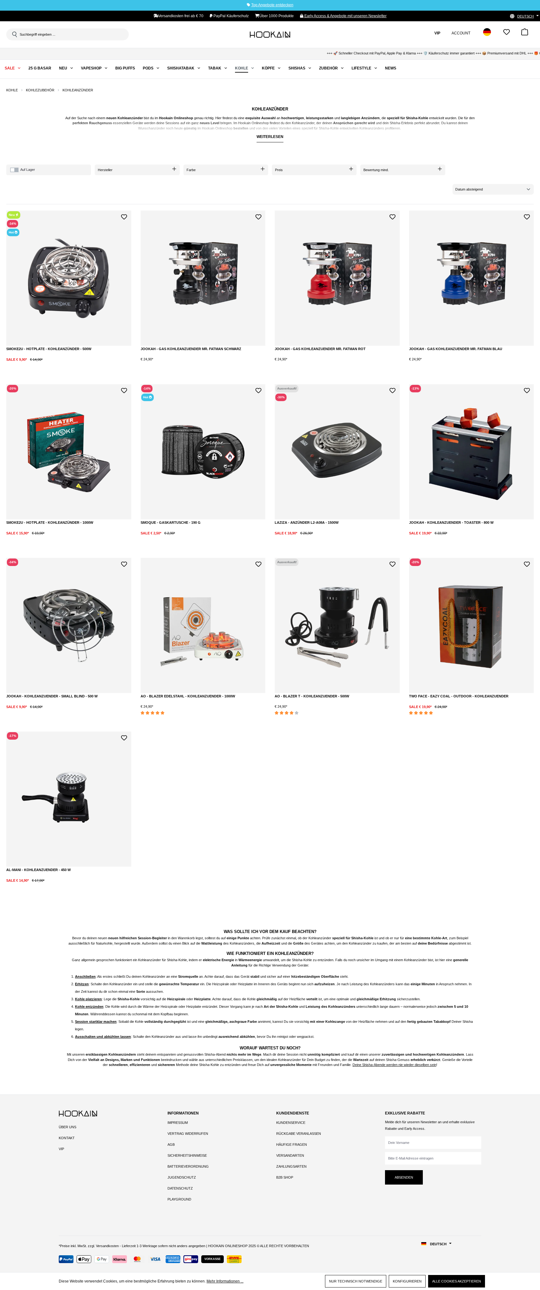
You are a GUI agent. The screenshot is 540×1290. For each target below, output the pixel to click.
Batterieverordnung (188, 1166)
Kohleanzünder (130, 118)
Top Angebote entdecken (272, 5)
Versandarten (290, 1155)
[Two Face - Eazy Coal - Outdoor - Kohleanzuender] (471, 625)
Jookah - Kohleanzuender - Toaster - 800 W (451, 522)
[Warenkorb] (525, 33)
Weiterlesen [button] (270, 137)
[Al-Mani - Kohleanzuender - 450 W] (68, 799)
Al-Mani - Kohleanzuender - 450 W (38, 870)
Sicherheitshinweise (187, 1155)
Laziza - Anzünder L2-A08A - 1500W (306, 522)
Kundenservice (290, 1122)
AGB (171, 1144)
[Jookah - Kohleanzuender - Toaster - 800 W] (471, 451)
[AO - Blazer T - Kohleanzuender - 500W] (337, 625)
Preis (279, 170)
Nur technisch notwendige (355, 1281)
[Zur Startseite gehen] (270, 34)
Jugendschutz (182, 1177)
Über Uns (67, 1127)
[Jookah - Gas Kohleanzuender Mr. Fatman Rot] (337, 278)
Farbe (191, 170)
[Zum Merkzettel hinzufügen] (124, 216)
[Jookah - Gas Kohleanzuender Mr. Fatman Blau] (471, 278)
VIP (61, 1149)
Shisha (411, 118)
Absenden (404, 1177)
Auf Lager (27, 169)
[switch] (14, 169)
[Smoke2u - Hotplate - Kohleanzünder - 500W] (68, 278)
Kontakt (67, 1138)
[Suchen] (14, 34)
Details (337, 538)
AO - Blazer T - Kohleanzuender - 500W (312, 696)
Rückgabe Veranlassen (298, 1133)
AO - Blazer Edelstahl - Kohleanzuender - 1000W (188, 696)
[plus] (47, 364)
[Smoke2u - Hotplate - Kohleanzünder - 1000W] (68, 451)
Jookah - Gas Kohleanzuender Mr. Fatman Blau (455, 349)
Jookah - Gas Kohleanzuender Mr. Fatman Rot (320, 349)
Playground (179, 1199)
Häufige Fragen (291, 1144)
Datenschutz (180, 1188)
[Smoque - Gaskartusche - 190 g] (203, 451)
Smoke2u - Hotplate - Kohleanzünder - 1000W (49, 522)
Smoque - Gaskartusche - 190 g (171, 522)
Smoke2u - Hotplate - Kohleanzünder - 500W (48, 349)
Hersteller (105, 170)
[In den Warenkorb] (73, 364)
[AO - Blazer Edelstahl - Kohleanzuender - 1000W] (203, 625)
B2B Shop (284, 1177)
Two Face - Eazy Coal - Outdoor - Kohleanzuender (458, 696)
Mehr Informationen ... (225, 1281)
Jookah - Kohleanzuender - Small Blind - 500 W (52, 696)
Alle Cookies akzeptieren (456, 1281)
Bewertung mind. (376, 170)
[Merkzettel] (507, 33)
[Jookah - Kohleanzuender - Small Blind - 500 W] (68, 625)
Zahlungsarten (291, 1166)
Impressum (178, 1122)
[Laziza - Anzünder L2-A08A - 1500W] (337, 451)
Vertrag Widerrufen (188, 1133)
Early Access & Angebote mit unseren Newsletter (345, 16)
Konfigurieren (407, 1281)
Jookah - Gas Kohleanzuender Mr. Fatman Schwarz (191, 349)
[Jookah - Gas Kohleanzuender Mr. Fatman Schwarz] (203, 278)
